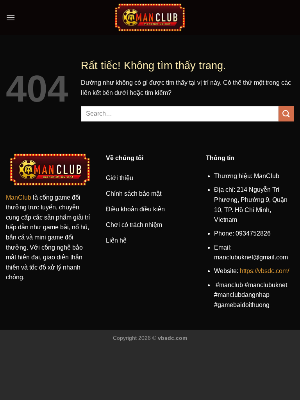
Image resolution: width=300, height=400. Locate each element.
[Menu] (10, 17)
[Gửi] (286, 113)
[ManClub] (150, 17)
